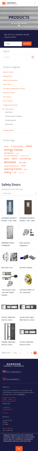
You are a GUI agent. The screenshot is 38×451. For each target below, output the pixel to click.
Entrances (8, 153)
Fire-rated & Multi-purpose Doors (14, 88)
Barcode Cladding (17, 146)
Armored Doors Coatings (13, 116)
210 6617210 (9, 428)
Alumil (6, 146)
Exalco (17, 153)
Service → (6, 413)
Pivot (25, 169)
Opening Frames (13, 169)
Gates (6, 158)
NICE (23, 165)
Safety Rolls (7, 84)
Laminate (10, 162)
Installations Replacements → (8, 408)
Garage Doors (7, 76)
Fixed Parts (8, 112)
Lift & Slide (22, 162)
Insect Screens (8, 101)
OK (19, 448)
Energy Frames (13, 150)
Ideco (14, 158)
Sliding (7, 172)
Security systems (10, 120)
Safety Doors (9, 109)
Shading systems (8, 130)
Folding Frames (24, 156)
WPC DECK (21, 172)
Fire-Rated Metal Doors (11, 156)
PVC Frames (7, 97)
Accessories (9, 124)
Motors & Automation (10, 80)
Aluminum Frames (9, 93)
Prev (15, 353)
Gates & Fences (8, 72)
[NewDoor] (18, 3)
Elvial (29, 146)
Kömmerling (25, 158)
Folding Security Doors (10, 105)
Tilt (15, 172)
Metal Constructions (11, 166)
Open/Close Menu (4, 3)
